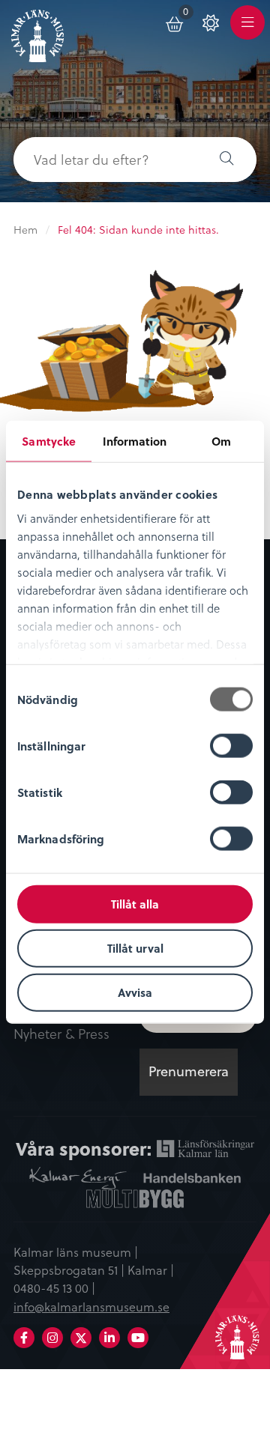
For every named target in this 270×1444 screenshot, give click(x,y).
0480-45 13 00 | (54, 1287)
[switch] (231, 746)
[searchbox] (105, 159)
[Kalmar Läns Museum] (37, 32)
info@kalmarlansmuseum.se (92, 1306)
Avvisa (135, 991)
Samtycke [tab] (49, 441)
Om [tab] (221, 441)
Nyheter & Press (62, 1034)
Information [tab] (134, 441)
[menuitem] (175, 21)
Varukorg (188, 14)
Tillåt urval (135, 947)
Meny (247, 31)
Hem (26, 229)
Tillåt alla (135, 904)
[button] (226, 159)
